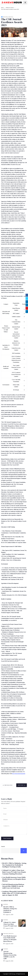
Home (2, 7)
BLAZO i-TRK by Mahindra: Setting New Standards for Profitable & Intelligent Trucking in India (14, 865)
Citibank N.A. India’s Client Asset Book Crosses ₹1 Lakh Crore (10, 924)
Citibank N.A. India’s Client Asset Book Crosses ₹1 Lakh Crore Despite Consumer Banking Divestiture (14, 872)
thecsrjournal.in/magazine (18, 773)
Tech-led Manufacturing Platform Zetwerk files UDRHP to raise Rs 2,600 (10, 955)
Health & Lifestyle (10, 7)
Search (3, 846)
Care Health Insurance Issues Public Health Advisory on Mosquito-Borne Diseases (14, 879)
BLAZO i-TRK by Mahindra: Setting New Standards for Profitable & (10, 909)
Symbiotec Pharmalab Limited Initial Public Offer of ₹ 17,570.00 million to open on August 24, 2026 (14, 893)
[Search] (24, 850)
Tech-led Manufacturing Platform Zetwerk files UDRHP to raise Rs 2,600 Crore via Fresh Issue (13, 886)
